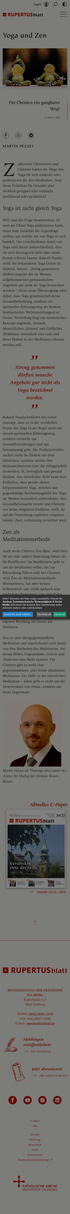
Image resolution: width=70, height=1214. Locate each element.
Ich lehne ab (44, 614)
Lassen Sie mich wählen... (18, 614)
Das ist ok (59, 614)
